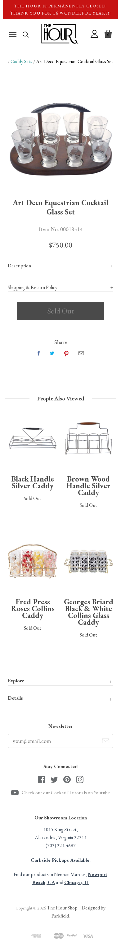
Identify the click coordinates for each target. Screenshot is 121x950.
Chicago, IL (76, 882)
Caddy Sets (21, 61)
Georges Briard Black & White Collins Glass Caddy (88, 612)
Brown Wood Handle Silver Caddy (88, 485)
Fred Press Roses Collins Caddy (33, 608)
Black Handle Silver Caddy (32, 482)
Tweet (52, 353)
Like (38, 353)
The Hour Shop (62, 908)
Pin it (66, 353)
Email (81, 353)
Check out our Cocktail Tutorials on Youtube (66, 792)
